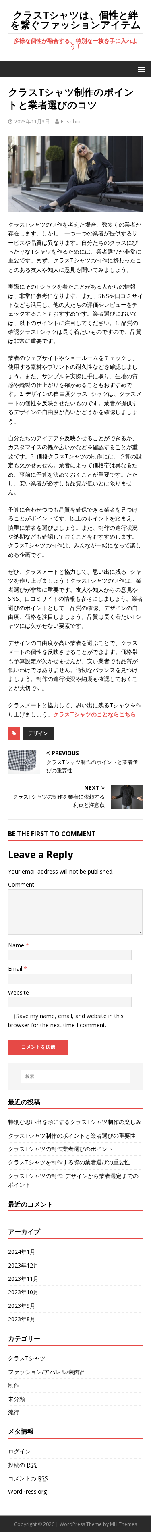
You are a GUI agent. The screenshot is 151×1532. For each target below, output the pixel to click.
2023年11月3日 (32, 121)
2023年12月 (23, 1265)
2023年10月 (23, 1292)
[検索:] (76, 1076)
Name (17, 945)
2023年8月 (21, 1319)
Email (16, 968)
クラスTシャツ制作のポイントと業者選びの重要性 (72, 1135)
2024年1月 (21, 1251)
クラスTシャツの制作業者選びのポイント (60, 1149)
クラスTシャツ (27, 1358)
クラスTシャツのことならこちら (94, 714)
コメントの (28, 1478)
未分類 (16, 1399)
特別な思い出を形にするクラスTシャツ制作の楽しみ (74, 1122)
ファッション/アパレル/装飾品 (46, 1372)
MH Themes (123, 1524)
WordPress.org (27, 1491)
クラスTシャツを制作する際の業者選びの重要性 (69, 1162)
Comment (21, 884)
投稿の (22, 1465)
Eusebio (71, 121)
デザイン (38, 733)
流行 (13, 1412)
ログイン (19, 1451)
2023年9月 (21, 1305)
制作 (13, 1385)
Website (18, 992)
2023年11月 (23, 1278)
